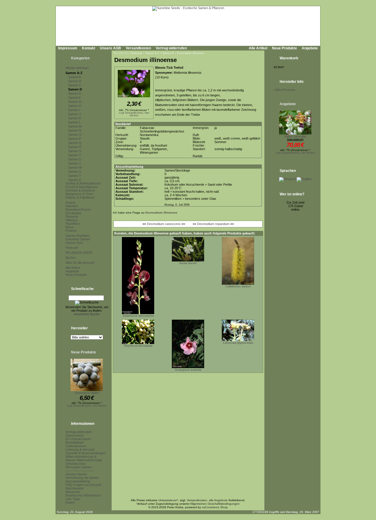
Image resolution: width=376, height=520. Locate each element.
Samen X (74, 171)
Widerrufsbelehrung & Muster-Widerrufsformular (84, 458)
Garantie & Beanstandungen (86, 453)
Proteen (71, 230)
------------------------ (80, 470)
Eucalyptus (73, 213)
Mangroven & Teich (79, 194)
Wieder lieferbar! (77, 68)
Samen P (74, 138)
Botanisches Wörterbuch (83, 495)
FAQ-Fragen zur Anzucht (83, 485)
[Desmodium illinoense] (134, 97)
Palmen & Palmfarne (80, 197)
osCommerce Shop (215, 507)
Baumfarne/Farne (78, 209)
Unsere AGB (110, 48)
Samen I (74, 110)
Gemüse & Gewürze (80, 190)
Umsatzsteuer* (168, 500)
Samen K (74, 118)
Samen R (74, 147)
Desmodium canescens (164, 224)
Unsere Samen (76, 474)
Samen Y (74, 175)
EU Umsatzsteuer (78, 439)
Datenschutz (75, 435)
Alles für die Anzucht (80, 262)
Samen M (75, 126)
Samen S (74, 151)
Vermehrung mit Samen (82, 477)
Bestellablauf (74, 442)
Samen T (74, 155)
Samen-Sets (74, 242)
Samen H (74, 106)
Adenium (72, 206)
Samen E (74, 93)
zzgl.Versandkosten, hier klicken (87, 405)
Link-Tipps (73, 499)
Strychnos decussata (138, 345)
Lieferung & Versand (80, 449)
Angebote (310, 48)
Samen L (74, 122)
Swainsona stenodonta (138, 315)
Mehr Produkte (285, 89)
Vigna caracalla (295, 136)
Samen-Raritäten (78, 235)
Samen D (75, 89)
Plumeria (72, 216)
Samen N (74, 130)
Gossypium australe (188, 369)
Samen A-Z (74, 73)
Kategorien (80, 58)
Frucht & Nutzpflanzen (82, 187)
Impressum (67, 48)
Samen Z (74, 180)
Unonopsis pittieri (87, 393)
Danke (70, 502)
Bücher (71, 257)
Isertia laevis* (188, 263)
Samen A (74, 77)
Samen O (75, 134)
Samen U (74, 159)
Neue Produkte (284, 48)
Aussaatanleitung (78, 481)
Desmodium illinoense (190, 53)
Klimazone (73, 492)
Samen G (75, 101)
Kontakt (88, 48)
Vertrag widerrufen (171, 48)
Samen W (75, 167)
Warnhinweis (75, 488)
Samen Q (75, 143)
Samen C (74, 85)
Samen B (74, 81)
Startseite (136, 53)
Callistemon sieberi (238, 286)
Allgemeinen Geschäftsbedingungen (215, 503)
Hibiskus (72, 220)
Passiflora (73, 223)
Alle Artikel (258, 48)
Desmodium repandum (213, 224)
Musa (69, 227)
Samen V (74, 163)
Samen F (74, 97)
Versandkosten (138, 48)
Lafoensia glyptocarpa (238, 342)
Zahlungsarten (76, 446)
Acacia (70, 202)
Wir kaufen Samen (79, 467)
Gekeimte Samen (78, 239)
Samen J (74, 114)
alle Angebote (218, 500)
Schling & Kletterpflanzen (83, 183)
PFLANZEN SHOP (79, 252)
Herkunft (72, 247)
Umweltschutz (76, 463)
